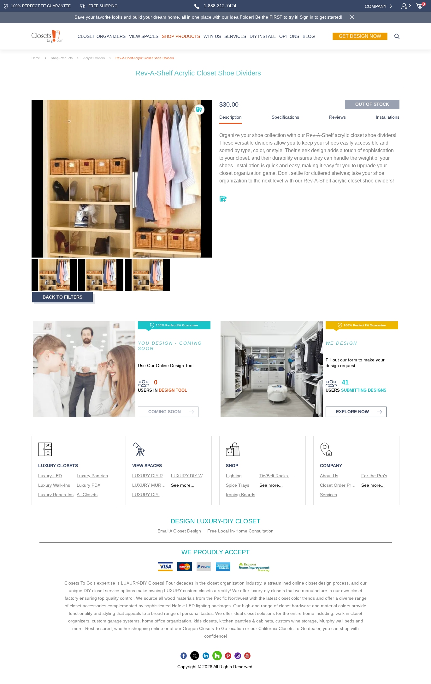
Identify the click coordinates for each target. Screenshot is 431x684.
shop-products (62, 58)
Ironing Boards (240, 494)
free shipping (102, 6)
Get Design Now (360, 36)
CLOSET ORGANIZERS (102, 36)
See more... (182, 485)
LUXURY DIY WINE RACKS (150, 494)
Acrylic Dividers (94, 58)
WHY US (212, 36)
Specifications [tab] (285, 117)
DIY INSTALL (263, 36)
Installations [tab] (387, 117)
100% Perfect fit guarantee (41, 6)
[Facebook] (183, 655)
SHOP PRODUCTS (181, 36)
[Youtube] (247, 655)
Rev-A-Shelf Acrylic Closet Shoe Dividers (144, 58)
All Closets (87, 494)
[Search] (396, 36)
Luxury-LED (50, 475)
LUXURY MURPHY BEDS (150, 485)
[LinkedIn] (206, 655)
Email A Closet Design (179, 530)
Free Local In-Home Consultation (240, 530)
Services (328, 494)
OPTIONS (289, 36)
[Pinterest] (228, 655)
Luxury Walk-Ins (54, 485)
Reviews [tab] (337, 117)
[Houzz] (217, 655)
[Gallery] (122, 179)
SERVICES (235, 36)
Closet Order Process (338, 485)
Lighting (234, 475)
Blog (309, 36)
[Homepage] (47, 36)
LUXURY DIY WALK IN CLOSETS (189, 475)
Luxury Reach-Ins (56, 494)
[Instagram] (237, 655)
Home (36, 58)
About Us (329, 475)
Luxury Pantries (92, 475)
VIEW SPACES (143, 36)
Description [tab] (230, 117)
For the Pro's (374, 475)
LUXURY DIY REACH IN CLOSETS (150, 475)
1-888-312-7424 (219, 5)
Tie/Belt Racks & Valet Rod (277, 475)
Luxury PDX (88, 485)
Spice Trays (237, 485)
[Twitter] (194, 655)
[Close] (352, 17)
